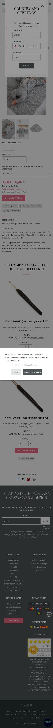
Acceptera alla (32, 372)
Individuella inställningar (26, 365)
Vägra (15, 372)
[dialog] (26, 364)
